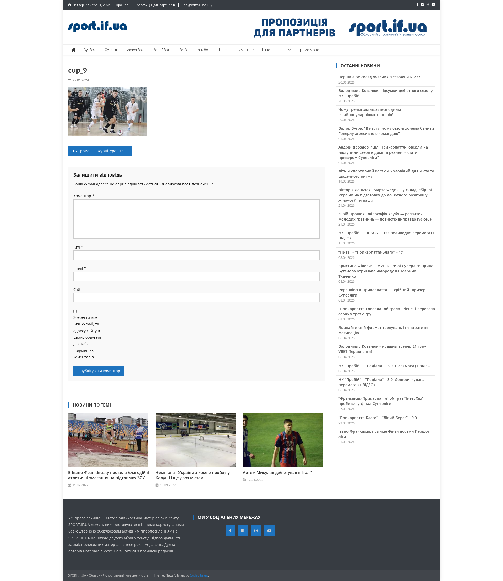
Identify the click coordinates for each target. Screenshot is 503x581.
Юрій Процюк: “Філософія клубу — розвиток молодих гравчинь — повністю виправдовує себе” (385, 216)
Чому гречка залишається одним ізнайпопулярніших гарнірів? (369, 112)
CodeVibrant (199, 575)
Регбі (183, 50)
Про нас (122, 5)
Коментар (83, 195)
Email (79, 268)
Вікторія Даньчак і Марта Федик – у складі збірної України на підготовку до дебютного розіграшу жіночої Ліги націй (385, 195)
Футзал (111, 50)
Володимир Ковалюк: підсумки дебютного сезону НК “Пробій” (385, 93)
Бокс (223, 50)
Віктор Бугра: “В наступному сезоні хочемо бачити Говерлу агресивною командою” (386, 131)
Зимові (242, 50)
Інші (282, 50)
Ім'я (78, 247)
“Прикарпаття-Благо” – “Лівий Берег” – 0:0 (377, 417)
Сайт (77, 289)
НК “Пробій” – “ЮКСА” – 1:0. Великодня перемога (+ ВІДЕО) (386, 235)
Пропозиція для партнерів (154, 5)
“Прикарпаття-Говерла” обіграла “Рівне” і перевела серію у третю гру (386, 311)
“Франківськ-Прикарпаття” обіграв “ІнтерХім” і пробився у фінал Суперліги (382, 401)
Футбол (90, 50)
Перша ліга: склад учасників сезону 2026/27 (379, 76)
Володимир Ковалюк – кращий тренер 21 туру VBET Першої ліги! (382, 349)
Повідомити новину (196, 5)
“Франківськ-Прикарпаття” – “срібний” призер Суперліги (381, 292)
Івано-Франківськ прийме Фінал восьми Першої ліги (383, 434)
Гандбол (203, 50)
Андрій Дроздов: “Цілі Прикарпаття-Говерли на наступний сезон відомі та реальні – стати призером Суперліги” (383, 152)
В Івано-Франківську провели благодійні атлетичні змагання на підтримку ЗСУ (108, 475)
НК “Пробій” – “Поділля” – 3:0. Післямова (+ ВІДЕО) (384, 365)
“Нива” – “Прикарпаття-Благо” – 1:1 (371, 252)
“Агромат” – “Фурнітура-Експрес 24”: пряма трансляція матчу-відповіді (103, 150)
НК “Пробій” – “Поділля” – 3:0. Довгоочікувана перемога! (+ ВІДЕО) (381, 382)
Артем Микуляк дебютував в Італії (277, 472)
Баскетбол (134, 50)
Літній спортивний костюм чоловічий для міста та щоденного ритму (386, 173)
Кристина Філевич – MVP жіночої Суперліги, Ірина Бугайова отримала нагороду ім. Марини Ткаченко (385, 271)
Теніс (265, 50)
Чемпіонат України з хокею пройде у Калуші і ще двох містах (193, 475)
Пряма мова (308, 50)
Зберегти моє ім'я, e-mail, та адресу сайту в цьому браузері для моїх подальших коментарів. (87, 337)
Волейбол (161, 50)
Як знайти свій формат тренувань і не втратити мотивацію (383, 330)
